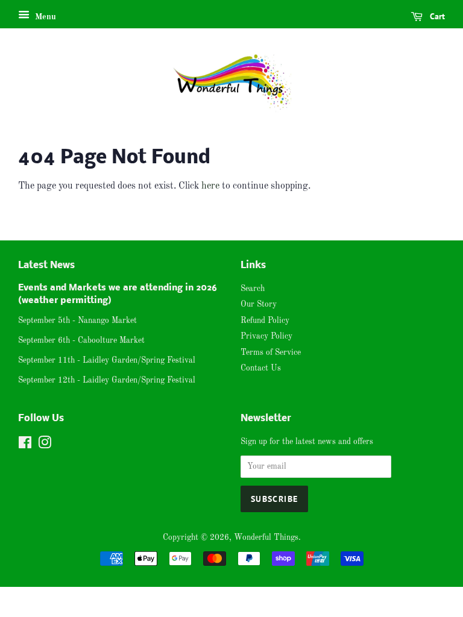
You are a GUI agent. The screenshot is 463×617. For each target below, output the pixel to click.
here (210, 186)
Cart (436, 16)
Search (253, 289)
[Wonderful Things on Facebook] (25, 445)
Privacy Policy (266, 336)
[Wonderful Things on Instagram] (44, 445)
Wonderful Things (266, 538)
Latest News (46, 265)
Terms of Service (271, 353)
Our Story (259, 304)
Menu (44, 17)
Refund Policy (265, 321)
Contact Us (261, 368)
